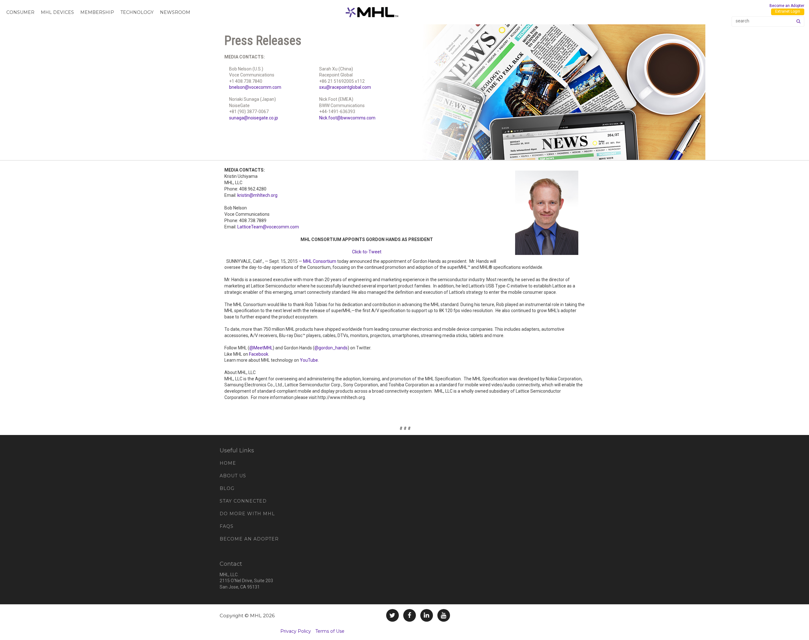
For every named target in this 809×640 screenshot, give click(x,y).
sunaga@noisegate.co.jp (253, 117)
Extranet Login (787, 11)
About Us (233, 476)
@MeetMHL (261, 347)
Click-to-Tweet (366, 251)
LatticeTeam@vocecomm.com (268, 226)
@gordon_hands (331, 347)
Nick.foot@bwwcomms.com (347, 117)
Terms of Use (329, 631)
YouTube (309, 360)
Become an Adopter (786, 5)
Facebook (258, 354)
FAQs (227, 526)
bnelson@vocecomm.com (255, 87)
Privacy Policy (295, 631)
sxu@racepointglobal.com (345, 87)
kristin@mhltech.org (257, 195)
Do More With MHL (247, 513)
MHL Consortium (319, 261)
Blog (227, 488)
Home (228, 463)
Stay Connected (243, 501)
